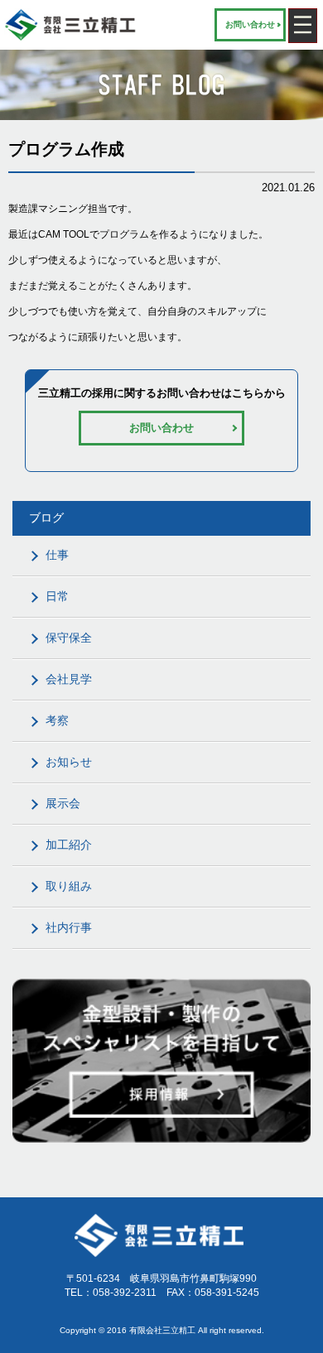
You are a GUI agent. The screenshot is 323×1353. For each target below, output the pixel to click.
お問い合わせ (250, 24)
